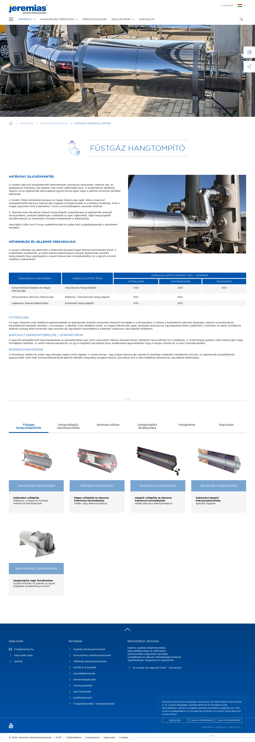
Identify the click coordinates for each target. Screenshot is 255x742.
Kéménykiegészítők (84, 679)
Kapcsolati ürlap (23, 655)
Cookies (123, 737)
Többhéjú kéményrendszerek (90, 661)
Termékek (25, 19)
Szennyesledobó (82, 685)
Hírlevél (18, 661)
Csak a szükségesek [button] (202, 720)
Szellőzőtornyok (82, 697)
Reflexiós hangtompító (97, 485)
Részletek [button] (175, 720)
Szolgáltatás (121, 19)
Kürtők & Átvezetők (84, 667)
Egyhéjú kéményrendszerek (89, 649)
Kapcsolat (147, 19)
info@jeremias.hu (24, 649)
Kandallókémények (84, 673)
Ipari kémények (82, 691)
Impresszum (234, 727)
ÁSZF (58, 737)
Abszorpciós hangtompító (36, 485)
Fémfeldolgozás (94, 19)
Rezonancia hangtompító (158, 485)
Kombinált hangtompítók (219, 485)
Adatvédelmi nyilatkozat (214, 727)
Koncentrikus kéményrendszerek (92, 655)
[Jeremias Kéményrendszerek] (28, 12)
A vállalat (227, 5)
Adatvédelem (73, 737)
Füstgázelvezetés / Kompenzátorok (94, 703)
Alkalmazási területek (57, 19)
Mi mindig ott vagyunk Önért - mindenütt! (157, 667)
